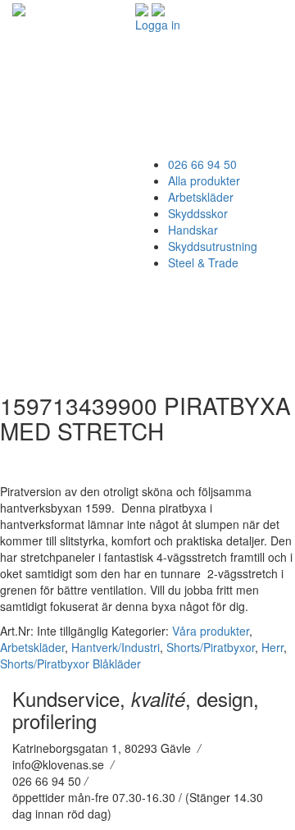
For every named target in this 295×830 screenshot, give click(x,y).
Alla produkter (204, 180)
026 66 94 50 (202, 164)
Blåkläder (117, 663)
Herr (272, 647)
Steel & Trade (203, 262)
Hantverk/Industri (115, 647)
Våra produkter (210, 630)
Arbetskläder (201, 197)
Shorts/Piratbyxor (210, 647)
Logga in (157, 24)
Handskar (193, 229)
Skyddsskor (198, 213)
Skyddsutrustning (212, 246)
